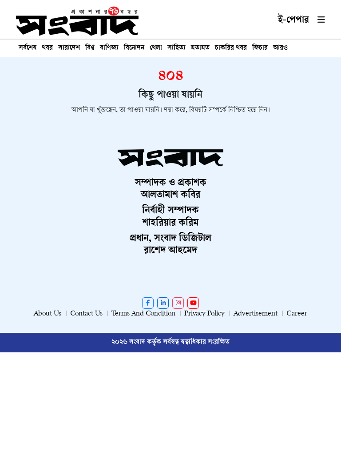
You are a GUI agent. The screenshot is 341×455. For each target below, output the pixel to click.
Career (296, 314)
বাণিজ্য (109, 48)
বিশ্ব (90, 48)
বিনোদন (134, 48)
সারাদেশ (69, 48)
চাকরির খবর (231, 48)
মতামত (200, 48)
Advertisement (256, 314)
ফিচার (260, 48)
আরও (280, 48)
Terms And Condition (143, 314)
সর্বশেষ (27, 48)
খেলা (156, 48)
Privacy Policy (204, 314)
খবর (47, 48)
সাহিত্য (176, 48)
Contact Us (86, 314)
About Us (47, 314)
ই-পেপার (293, 20)
